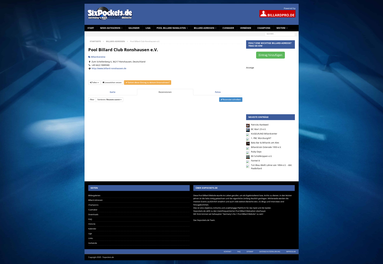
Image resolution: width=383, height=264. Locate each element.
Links (90, 238)
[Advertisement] (270, 88)
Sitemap (250, 251)
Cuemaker (228, 28)
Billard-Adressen (204, 28)
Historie (91, 224)
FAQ (90, 219)
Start (91, 28)
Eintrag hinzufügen (270, 55)
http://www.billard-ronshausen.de (109, 68)
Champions (263, 28)
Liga (148, 28)
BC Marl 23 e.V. (258, 129)
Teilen (94, 82)
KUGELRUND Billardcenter (264, 133)
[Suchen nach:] (280, 33)
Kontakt (227, 251)
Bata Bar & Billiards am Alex (265, 142)
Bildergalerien (94, 195)
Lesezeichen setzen (113, 82)
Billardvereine (98, 56)
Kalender (134, 28)
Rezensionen (165, 92)
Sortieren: (108, 99)
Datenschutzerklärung (269, 251)
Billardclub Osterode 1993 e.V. (266, 147)
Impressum (291, 251)
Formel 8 (255, 160)
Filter (92, 99)
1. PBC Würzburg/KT (261, 138)
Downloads (93, 214)
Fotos (218, 92)
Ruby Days (256, 151)
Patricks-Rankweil (260, 124)
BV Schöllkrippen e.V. (261, 156)
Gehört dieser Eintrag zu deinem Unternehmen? (148, 82)
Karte (112, 92)
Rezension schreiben (231, 99)
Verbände (245, 28)
